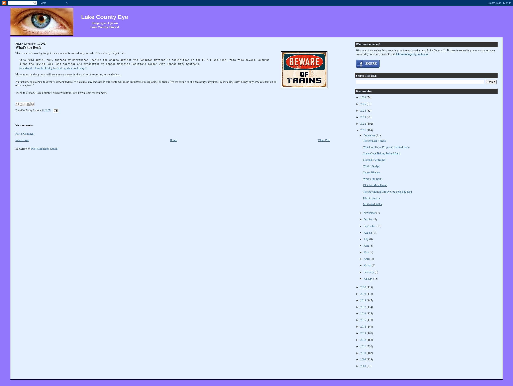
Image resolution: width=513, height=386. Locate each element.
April (367, 259)
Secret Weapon (371, 172)
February (369, 272)
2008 (363, 366)
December (370, 135)
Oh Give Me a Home (375, 185)
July (366, 239)
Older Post (324, 140)
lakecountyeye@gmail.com (412, 54)
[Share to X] (25, 104)
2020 (363, 287)
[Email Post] (55, 110)
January (368, 278)
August (368, 232)
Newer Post (22, 140)
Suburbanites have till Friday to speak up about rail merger (53, 68)
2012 (363, 340)
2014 (363, 326)
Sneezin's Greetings (374, 159)
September (370, 226)
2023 (363, 117)
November (370, 213)
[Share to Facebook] (29, 104)
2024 (363, 110)
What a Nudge (371, 166)
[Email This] (17, 104)
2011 (363, 346)
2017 (363, 307)
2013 (363, 333)
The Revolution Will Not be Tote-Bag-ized (387, 191)
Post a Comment (24, 133)
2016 (363, 313)
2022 (363, 123)
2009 (363, 359)
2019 (363, 294)
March (368, 265)
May (367, 252)
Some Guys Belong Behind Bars (381, 153)
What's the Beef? (28, 47)
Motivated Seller (372, 204)
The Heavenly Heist (374, 140)
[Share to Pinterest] (32, 104)
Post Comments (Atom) (45, 148)
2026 (363, 97)
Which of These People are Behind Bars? (386, 147)
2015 (363, 320)
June (367, 245)
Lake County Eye (104, 17)
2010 (363, 353)
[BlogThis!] (21, 104)
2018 (363, 300)
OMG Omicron (372, 198)
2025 (363, 104)
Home (173, 140)
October (369, 219)
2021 (363, 130)
